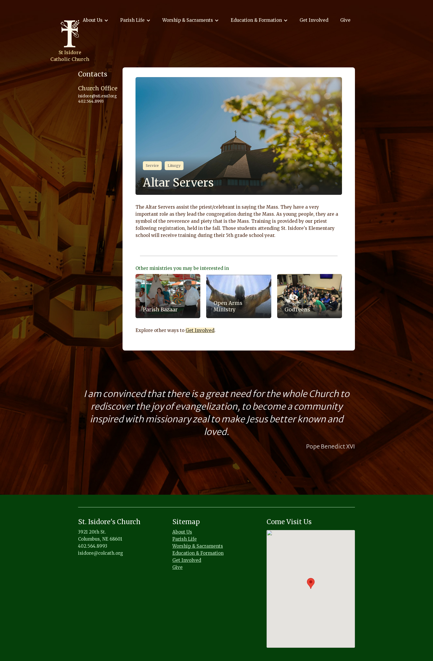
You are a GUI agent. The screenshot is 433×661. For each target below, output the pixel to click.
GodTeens (297, 309)
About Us (182, 532)
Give (345, 20)
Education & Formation (198, 553)
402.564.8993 (91, 101)
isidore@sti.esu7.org (97, 96)
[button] (95, 20)
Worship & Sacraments (197, 546)
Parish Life (184, 539)
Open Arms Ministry (228, 306)
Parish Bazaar (160, 309)
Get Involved (314, 20)
